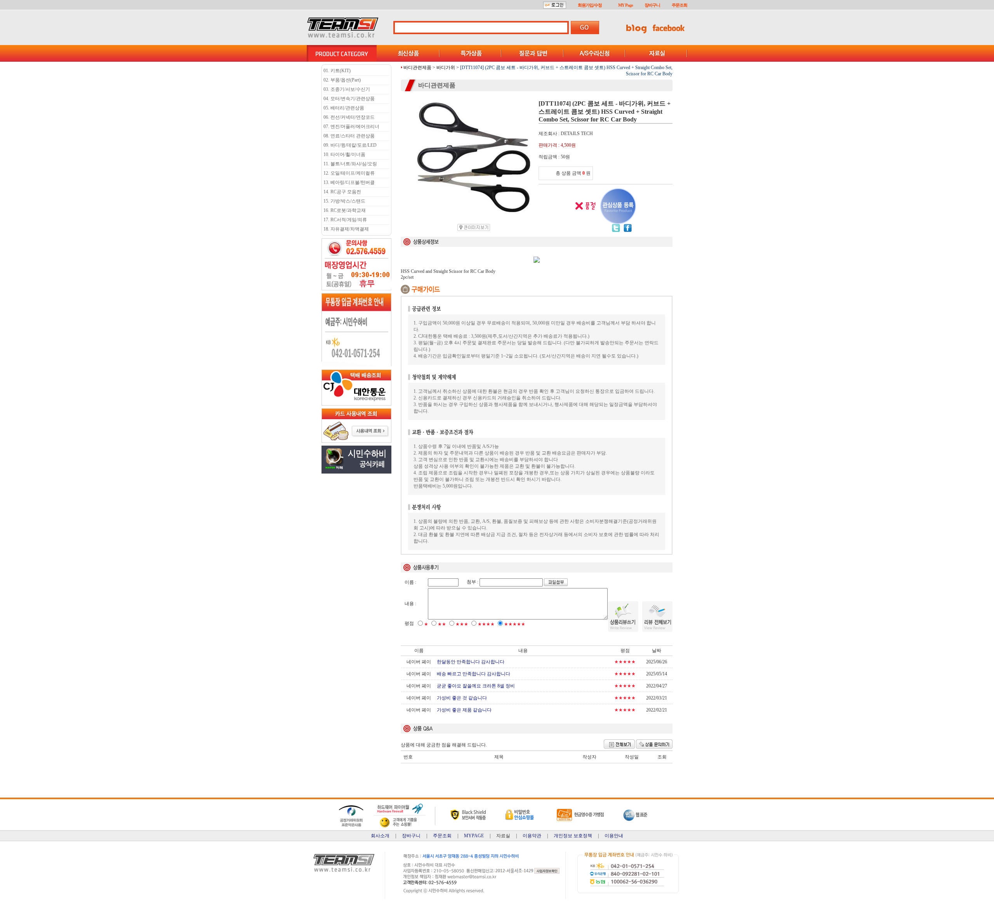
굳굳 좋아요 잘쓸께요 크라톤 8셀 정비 (476, 686)
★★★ (461, 624)
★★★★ (486, 624)
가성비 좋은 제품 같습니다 (464, 710)
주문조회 (679, 5)
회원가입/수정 (590, 5)
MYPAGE (474, 835)
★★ (442, 624)
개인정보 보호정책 (573, 835)
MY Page (625, 5)
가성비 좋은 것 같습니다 (462, 698)
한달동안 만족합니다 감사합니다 (470, 662)
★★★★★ (514, 624)
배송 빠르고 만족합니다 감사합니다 (473, 674)
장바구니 (652, 5)
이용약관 (532, 835)
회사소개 (380, 835)
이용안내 (614, 835)
